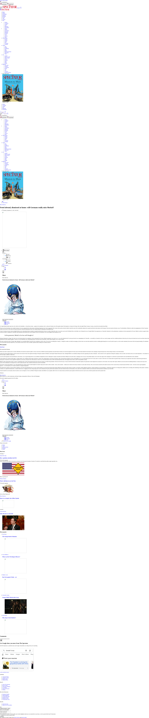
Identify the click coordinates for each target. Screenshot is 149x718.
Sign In (18, 7)
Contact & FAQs (5, 676)
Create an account (3, 708)
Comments (6, 265)
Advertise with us (5, 677)
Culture (6, 24)
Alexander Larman (5, 595)
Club (3, 18)
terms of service (17, 717)
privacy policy (24, 717)
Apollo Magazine (5, 695)
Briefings (4, 16)
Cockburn (6, 23)
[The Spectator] (10, 7)
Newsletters (4, 14)
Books (6, 47)
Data (5, 42)
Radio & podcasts (8, 51)
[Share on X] (5, 268)
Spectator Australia (5, 694)
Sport (6, 61)
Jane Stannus (4, 615)
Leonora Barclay (3, 511)
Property (6, 60)
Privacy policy (5, 685)
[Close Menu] (1, 113)
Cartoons (6, 71)
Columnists (7, 67)
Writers (3, 13)
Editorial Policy (5, 679)
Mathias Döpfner (3, 478)
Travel (6, 156)
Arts (5, 46)
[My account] (20, 7)
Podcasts (4, 15)
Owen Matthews (5, 554)
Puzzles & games (8, 72)
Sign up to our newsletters (7, 705)
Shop (3, 20)
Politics (6, 22)
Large (9, 257)
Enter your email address (4, 709)
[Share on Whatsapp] (5, 269)
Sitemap (3, 689)
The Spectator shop (5, 696)
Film (5, 49)
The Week (6, 65)
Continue (1, 716)
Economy (6, 43)
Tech (5, 25)
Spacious (9, 263)
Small (8, 254)
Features (6, 66)
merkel (3, 449)
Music (6, 50)
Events (3, 17)
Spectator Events (5, 698)
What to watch (7, 56)
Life (3, 54)
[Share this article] (3, 271)
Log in (9, 708)
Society (6, 40)
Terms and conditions (6, 686)
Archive (3, 19)
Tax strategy (4, 687)
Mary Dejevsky (3, 375)
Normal (9, 261)
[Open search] (0, 112)
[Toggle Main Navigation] (1, 8)
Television (6, 52)
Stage (6, 53)
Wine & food (7, 57)
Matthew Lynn (5, 574)
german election (5, 447)
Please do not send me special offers (8, 715)
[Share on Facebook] (5, 267)
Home (3, 12)
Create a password (3, 711)
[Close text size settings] (3, 252)
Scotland (6, 44)
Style (6, 62)
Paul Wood (2, 347)
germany (4, 448)
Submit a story (5, 678)
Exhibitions (7, 48)
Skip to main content (4, 0)
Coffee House (4, 38)
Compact (9, 259)
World (6, 41)
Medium (9, 255)
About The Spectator (6, 684)
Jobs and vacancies (5, 688)
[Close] (1, 640)
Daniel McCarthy (3, 455)
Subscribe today (5, 704)
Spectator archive (5, 697)
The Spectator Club (5, 699)
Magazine (6, 26)
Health (6, 63)
